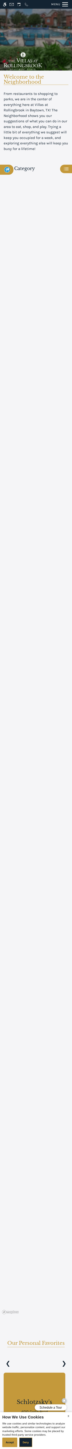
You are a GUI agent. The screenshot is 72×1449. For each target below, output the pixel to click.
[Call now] (26, 4)
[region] (36, 749)
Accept (10, 1442)
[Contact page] (11, 4)
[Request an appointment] (19, 4)
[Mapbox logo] (10, 1312)
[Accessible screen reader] (4, 4)
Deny (26, 1442)
